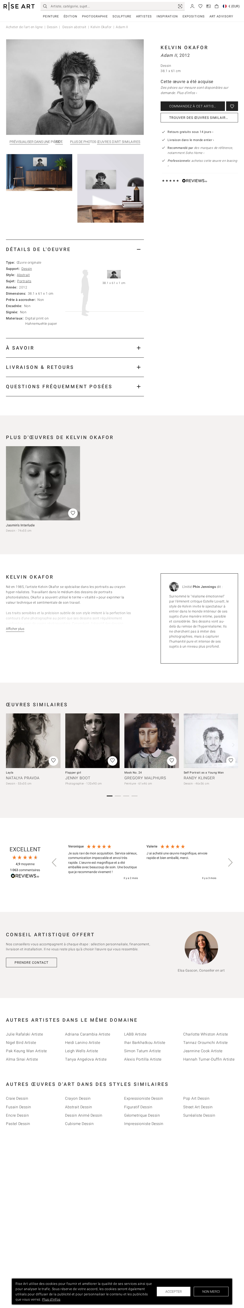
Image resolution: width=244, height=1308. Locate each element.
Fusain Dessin (18, 1107)
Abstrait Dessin (78, 1107)
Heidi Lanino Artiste (82, 1042)
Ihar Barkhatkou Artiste (144, 1042)
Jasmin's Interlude (20, 525)
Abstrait (23, 275)
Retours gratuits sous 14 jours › (190, 132)
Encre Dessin (17, 1115)
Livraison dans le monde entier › (191, 140)
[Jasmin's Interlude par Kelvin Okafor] (43, 483)
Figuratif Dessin (138, 1107)
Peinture (51, 16)
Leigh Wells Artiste (81, 1051)
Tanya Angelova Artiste (86, 1059)
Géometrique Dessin (142, 1115)
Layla (10, 772)
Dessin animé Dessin (83, 1115)
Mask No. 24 (133, 772)
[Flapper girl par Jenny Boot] (92, 740)
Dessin (52, 27)
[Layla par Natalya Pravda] (33, 740)
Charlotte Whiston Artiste (205, 1034)
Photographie (95, 16)
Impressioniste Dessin (143, 1123)
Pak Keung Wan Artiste (26, 1051)
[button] (54, 862)
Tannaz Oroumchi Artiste (205, 1042)
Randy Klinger (199, 778)
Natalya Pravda (23, 778)
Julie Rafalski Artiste (24, 1034)
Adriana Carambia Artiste (87, 1034)
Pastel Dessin (18, 1123)
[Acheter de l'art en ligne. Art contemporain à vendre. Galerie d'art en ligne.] (19, 6)
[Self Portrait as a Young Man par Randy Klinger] (211, 740)
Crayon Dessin (78, 1098)
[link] (180, 6)
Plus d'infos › (187, 93)
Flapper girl (73, 772)
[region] (142, 862)
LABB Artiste (135, 1034)
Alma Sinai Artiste (22, 1059)
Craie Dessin (17, 1098)
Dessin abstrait (74, 27)
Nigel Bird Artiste (21, 1042)
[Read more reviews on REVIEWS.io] (25, 876)
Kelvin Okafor (101, 27)
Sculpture (121, 16)
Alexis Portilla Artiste (143, 1059)
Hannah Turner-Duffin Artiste (208, 1059)
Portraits (24, 281)
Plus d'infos (51, 1299)
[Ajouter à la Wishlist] (232, 106)
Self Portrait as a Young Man (204, 772)
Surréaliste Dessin (199, 1115)
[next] (233, 745)
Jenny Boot (78, 778)
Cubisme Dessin (79, 1123)
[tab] (75, 249)
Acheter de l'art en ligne (24, 27)
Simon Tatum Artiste (142, 1051)
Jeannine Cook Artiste (203, 1051)
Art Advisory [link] (221, 16)
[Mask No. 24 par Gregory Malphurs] (151, 740)
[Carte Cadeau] (208, 5)
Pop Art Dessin (196, 1098)
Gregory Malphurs (145, 778)
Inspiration (167, 16)
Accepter (173, 1291)
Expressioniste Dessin (143, 1098)
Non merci (211, 1291)
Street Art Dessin (198, 1107)
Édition (70, 16)
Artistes (144, 16)
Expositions (194, 16)
